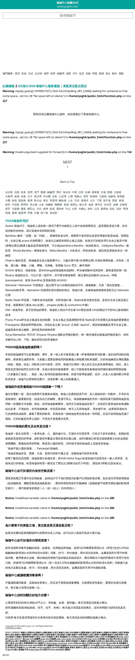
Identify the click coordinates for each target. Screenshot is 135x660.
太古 (92, 200)
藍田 (7, 204)
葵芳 (85, 196)
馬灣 (125, 208)
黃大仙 (37, 200)
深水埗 (66, 192)
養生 (108, 73)
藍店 (81, 73)
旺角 (24, 73)
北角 (54, 196)
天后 (76, 200)
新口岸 (83, 204)
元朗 (16, 192)
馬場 (7, 212)
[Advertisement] (67, 45)
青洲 (14, 212)
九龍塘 (15, 208)
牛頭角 (15, 204)
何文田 (107, 204)
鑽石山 (31, 208)
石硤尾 (123, 204)
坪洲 (29, 212)
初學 (52, 73)
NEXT (67, 161)
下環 (99, 200)
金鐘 (90, 204)
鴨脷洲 (58, 204)
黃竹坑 (98, 204)
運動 (121, 73)
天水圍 (47, 196)
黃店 (17, 73)
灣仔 (58, 192)
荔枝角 (22, 200)
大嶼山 (82, 208)
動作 (114, 73)
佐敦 (23, 196)
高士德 (33, 204)
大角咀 (117, 192)
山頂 (96, 208)
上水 (70, 200)
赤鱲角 (49, 204)
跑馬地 (104, 208)
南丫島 (44, 212)
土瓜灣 (62, 196)
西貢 (114, 200)
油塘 (115, 204)
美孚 (7, 208)
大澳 (36, 212)
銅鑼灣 (60, 73)
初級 (88, 73)
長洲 (66, 204)
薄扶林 (60, 208)
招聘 (46, 73)
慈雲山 (74, 204)
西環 (109, 192)
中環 (74, 192)
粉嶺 (14, 200)
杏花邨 (53, 212)
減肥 (68, 73)
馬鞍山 (78, 196)
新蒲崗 (93, 196)
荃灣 (29, 192)
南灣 (45, 208)
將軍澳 (95, 192)
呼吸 (94, 73)
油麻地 (112, 196)
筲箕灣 (53, 200)
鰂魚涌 (62, 200)
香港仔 (84, 200)
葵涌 (16, 196)
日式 (30, 73)
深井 (118, 208)
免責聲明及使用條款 (13, 628)
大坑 (39, 208)
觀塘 (101, 73)
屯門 (36, 192)
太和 (74, 208)
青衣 (45, 200)
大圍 (7, 200)
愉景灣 (22, 212)
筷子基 (107, 200)
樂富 (23, 208)
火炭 (41, 204)
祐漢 (52, 208)
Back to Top (67, 182)
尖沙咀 (38, 73)
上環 (70, 196)
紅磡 (87, 192)
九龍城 (103, 196)
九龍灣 (9, 196)
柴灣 (29, 200)
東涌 (121, 200)
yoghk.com (30, 626)
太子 (29, 196)
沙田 (81, 192)
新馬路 (121, 196)
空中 (75, 73)
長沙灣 (37, 196)
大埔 (103, 192)
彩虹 (112, 208)
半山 (67, 208)
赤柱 (90, 208)
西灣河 (24, 204)
